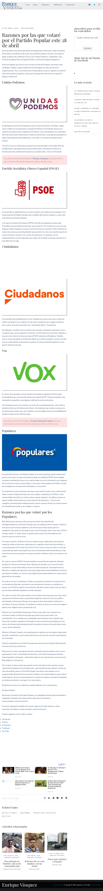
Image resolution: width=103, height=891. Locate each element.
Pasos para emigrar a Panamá (57, 860)
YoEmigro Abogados (40, 158)
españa (26, 813)
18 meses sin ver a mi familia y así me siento (34, 863)
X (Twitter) (6, 725)
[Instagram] (100, 5)
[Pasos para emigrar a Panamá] (57, 841)
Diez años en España (82, 131)
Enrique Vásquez (12, 857)
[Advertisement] (34, 264)
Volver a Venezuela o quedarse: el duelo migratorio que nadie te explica (87, 111)
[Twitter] (95, 5)
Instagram (6, 719)
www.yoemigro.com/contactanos (15, 701)
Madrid (6, 869)
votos (7, 816)
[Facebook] (90, 5)
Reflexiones (27, 28)
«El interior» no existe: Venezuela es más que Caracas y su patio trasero (86, 123)
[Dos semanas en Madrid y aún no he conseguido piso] (12, 842)
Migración (57, 864)
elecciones (10, 813)
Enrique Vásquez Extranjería (42, 421)
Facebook (6, 728)
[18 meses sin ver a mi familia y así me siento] (34, 842)
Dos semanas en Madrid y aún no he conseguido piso (12, 863)
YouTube (5, 731)
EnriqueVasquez (96, 885)
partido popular (45, 813)
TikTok (5, 722)
